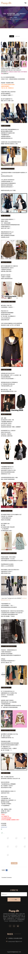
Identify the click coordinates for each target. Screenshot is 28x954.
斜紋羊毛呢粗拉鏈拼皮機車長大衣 (9, 646)
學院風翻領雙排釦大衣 (6, 369)
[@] (4, 833)
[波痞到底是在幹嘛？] (1, 829)
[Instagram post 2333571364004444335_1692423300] (22, 857)
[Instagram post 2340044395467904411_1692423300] (22, 840)
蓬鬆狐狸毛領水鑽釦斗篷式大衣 (8, 301)
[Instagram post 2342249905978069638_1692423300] (5, 840)
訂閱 (15, 899)
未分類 (11, 36)
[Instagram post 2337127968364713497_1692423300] (14, 849)
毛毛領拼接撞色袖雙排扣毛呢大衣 (9, 553)
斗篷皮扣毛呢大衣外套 (6, 262)
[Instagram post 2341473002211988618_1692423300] (14, 840)
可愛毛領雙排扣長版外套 (6, 511)
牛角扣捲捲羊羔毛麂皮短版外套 (8, 730)
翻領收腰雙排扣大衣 (5, 126)
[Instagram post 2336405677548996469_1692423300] (22, 849)
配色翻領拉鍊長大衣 (5, 773)
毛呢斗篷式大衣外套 (5, 215)
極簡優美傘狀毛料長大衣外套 (8, 169)
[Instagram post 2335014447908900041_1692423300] (14, 857)
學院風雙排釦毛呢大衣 (6, 687)
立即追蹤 (15, 863)
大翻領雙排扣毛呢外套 (6, 414)
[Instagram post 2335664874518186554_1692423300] (5, 857)
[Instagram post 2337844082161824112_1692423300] (5, 849)
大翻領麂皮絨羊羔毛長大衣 (7, 463)
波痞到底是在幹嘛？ (4, 827)
